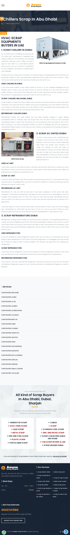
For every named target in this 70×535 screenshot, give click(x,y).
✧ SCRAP (52, 426)
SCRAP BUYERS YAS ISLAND (10, 373)
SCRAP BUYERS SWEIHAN (9, 364)
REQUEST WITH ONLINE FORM (13, 520)
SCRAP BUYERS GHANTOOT (10, 333)
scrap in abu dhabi (43, 481)
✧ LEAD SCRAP (17, 429)
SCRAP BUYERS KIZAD (8, 342)
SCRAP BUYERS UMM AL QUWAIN (12, 369)
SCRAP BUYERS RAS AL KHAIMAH (11, 355)
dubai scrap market (60, 481)
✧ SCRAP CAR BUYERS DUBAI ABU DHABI (52, 437)
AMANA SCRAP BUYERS (20, 531)
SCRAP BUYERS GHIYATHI (9, 337)
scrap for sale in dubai (61, 478)
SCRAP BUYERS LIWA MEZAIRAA (11, 346)
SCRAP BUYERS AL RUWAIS (10, 315)
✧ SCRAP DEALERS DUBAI (52, 445)
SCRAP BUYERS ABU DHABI (10, 293)
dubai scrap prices (60, 485)
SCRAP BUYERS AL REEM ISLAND (11, 310)
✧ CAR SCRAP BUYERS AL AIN (52, 442)
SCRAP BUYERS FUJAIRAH (9, 328)
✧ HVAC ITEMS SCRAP (17, 426)
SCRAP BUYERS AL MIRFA (9, 306)
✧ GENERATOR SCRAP (17, 422)
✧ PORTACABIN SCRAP (17, 443)
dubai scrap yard (59, 472)
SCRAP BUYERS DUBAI (8, 324)
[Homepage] (2, 23)
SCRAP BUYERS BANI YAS (9, 319)
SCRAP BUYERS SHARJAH (9, 360)
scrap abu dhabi (43, 485)
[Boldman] (35, 5)
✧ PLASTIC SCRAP (17, 439)
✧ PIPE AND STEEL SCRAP (17, 436)
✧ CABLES (52, 422)
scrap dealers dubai (44, 472)
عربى (3, 33)
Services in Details (60, 456)
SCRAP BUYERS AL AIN (8, 302)
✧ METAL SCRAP (17, 432)
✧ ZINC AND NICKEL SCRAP (52, 432)
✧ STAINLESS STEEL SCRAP (52, 429)
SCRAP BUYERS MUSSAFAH (10, 351)
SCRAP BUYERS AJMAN (8, 297)
